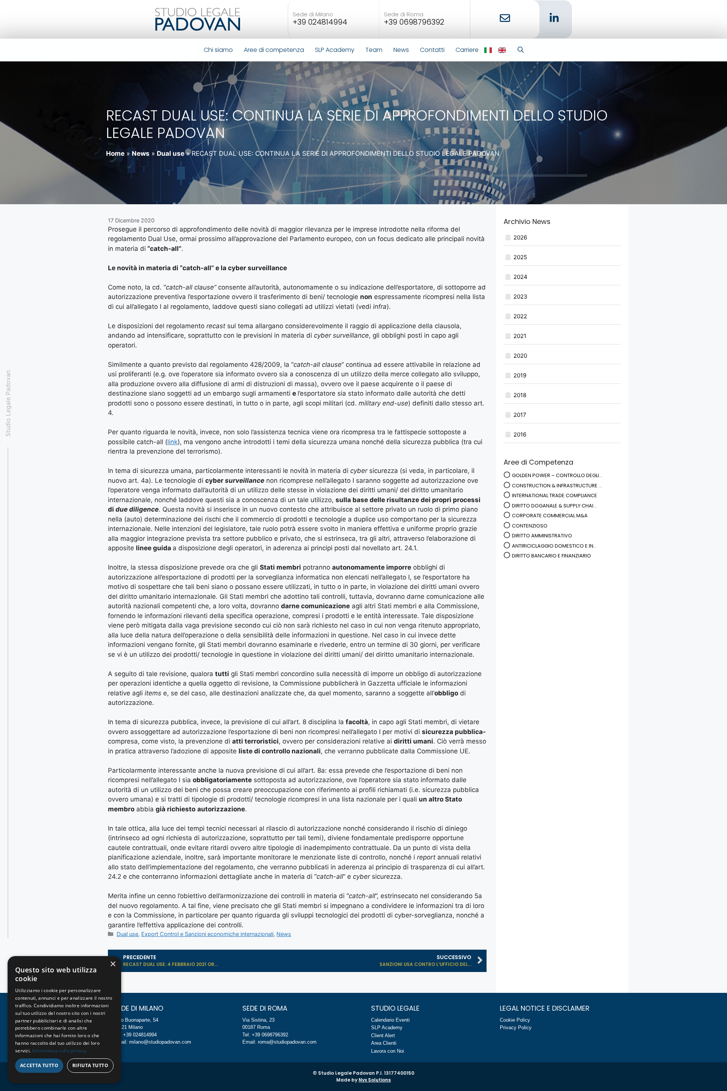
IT (488, 50)
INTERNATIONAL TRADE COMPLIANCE (554, 495)
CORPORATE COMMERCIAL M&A (550, 515)
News (401, 49)
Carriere (467, 49)
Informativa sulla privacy (59, 1050)
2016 (519, 434)
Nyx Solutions (375, 1080)
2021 (519, 336)
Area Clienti (383, 1043)
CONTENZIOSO (530, 525)
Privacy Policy (516, 1027)
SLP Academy (334, 49)
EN (502, 50)
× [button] (112, 964)
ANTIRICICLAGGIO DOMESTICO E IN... (554, 545)
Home (115, 153)
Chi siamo (218, 49)
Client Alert (383, 1035)
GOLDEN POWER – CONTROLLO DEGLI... (557, 475)
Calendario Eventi (390, 1020)
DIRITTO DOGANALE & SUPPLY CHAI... (554, 505)
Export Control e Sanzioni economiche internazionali (207, 934)
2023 (520, 296)
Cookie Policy (515, 1020)
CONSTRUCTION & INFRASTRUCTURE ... (557, 485)
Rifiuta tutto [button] (90, 1065)
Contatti (432, 49)
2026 (520, 237)
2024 (520, 276)
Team (373, 49)
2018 (519, 395)
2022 (520, 316)
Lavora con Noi (387, 1051)
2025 (520, 257)
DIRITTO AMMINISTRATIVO (542, 535)
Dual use (170, 153)
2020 (520, 355)
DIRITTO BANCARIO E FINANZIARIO (551, 555)
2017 (519, 414)
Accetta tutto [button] (39, 1065)
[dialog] (64, 1019)
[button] (520, 50)
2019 (519, 375)
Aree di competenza (274, 49)
